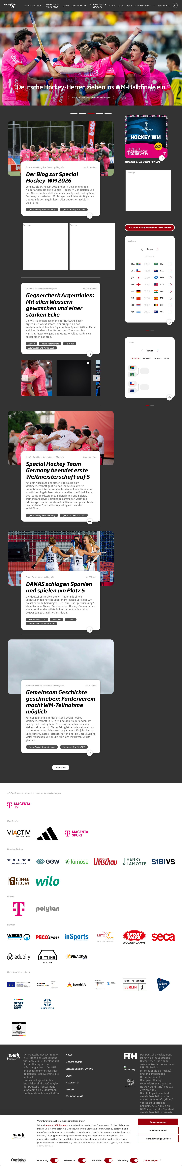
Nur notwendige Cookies (158, 1138)
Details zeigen (150, 1160)
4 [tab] (97, 114)
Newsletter (125, 5)
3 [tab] (88, 114)
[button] (39, 386)
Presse (70, 1089)
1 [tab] (71, 114)
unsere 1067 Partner (56, 1125)
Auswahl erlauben (158, 1130)
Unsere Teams (79, 5)
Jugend (112, 5)
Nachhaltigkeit (74, 1096)
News (66, 5)
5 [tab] (106, 114)
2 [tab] (80, 114)
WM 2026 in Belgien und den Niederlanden (91, 101)
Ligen (69, 1075)
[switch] (82, 1160)
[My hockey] (175, 5)
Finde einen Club (32, 5)
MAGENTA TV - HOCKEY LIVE (52, 5)
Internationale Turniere (97, 5)
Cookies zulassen (158, 1122)
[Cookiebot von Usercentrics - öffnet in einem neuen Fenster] (18, 1160)
